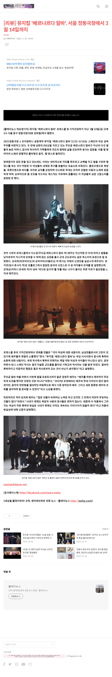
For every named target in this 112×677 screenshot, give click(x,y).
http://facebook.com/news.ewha (40, 492)
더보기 (105, 529)
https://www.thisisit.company (21, 80)
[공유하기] (12, 516)
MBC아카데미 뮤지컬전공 (21, 64)
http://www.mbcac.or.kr (18, 59)
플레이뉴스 (14, 586)
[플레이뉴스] (19, 6)
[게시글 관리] (16, 516)
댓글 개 (7, 572)
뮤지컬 (6, 35)
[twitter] (10, 664)
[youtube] (23, 664)
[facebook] (4, 664)
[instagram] (16, 664)
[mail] (30, 664)
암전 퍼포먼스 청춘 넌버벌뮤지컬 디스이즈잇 (28, 89)
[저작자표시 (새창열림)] (33, 516)
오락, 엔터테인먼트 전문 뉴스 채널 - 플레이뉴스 (28, 590)
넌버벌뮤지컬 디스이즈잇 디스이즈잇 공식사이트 (33, 85)
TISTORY (7, 652)
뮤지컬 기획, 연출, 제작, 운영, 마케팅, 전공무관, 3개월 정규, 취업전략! (40, 67)
